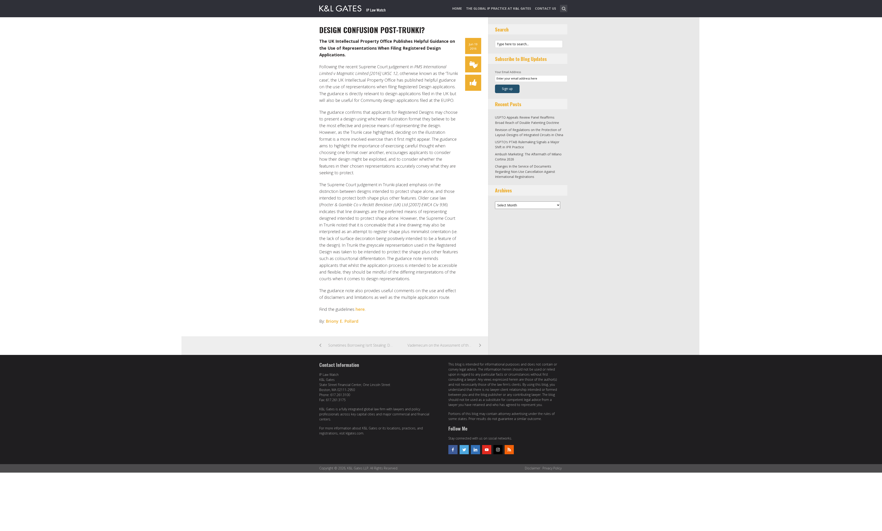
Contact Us (545, 8)
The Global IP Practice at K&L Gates (498, 8)
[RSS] (509, 449)
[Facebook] (453, 449)
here (360, 309)
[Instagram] (498, 449)
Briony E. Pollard (342, 321)
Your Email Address (508, 72)
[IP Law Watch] (352, 7)
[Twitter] (464, 449)
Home (457, 8)
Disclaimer (532, 468)
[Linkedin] (475, 449)
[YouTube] (486, 449)
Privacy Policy (552, 468)
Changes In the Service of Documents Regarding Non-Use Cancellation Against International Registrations (525, 171)
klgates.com (354, 433)
